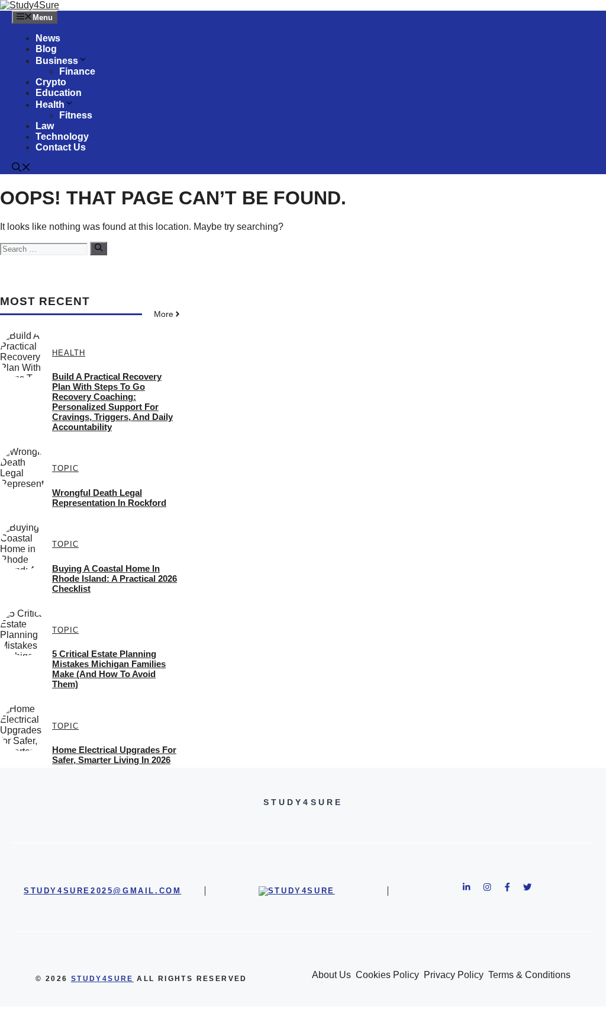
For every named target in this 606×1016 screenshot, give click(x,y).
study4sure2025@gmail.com (102, 890)
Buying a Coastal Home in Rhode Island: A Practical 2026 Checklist (114, 578)
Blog (46, 49)
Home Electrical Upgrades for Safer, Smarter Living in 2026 (114, 755)
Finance (77, 71)
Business (57, 61)
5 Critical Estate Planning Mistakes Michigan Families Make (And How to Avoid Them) (109, 669)
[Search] (98, 248)
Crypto (51, 82)
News (48, 38)
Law (45, 126)
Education (59, 93)
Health (50, 105)
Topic (65, 468)
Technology (62, 137)
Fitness (75, 115)
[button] (21, 169)
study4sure (102, 979)
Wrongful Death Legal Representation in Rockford (109, 498)
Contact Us (61, 147)
